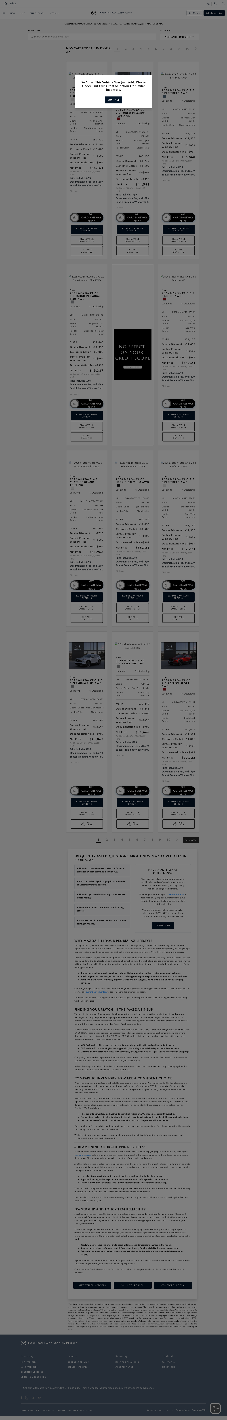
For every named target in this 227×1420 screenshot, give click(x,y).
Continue (113, 100)
